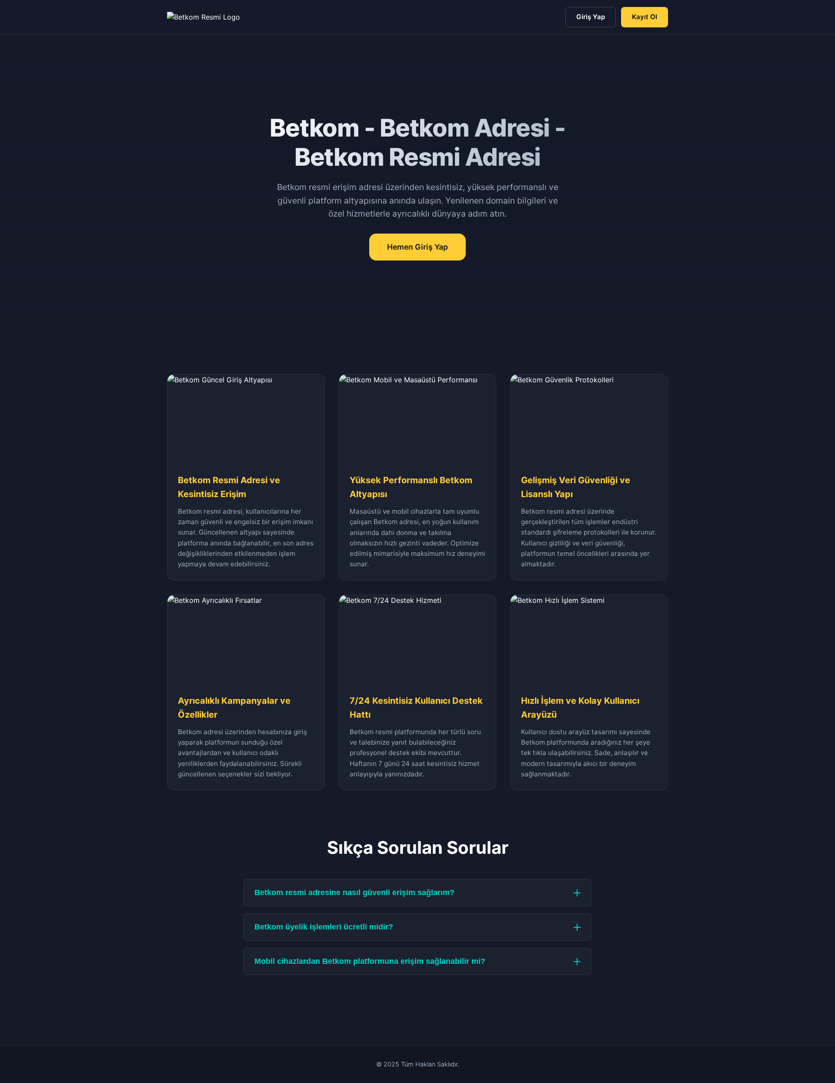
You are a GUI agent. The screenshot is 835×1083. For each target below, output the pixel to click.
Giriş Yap (590, 17)
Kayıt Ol (644, 17)
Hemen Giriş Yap (417, 246)
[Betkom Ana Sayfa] (203, 17)
